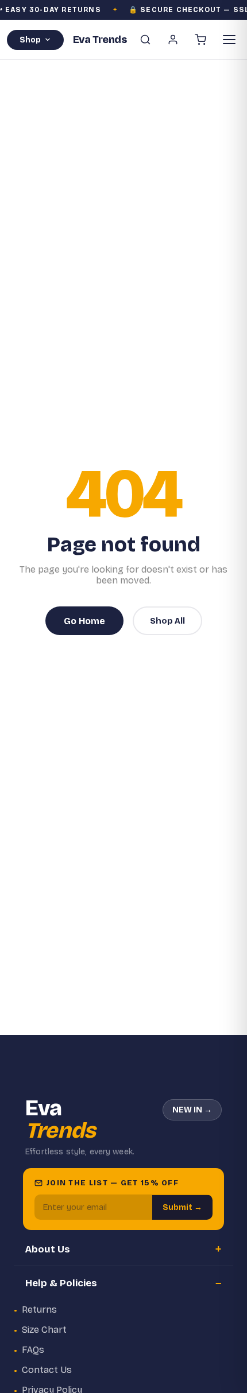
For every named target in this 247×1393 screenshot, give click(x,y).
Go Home (84, 621)
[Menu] (229, 39)
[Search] (145, 39)
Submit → (182, 1207)
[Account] (173, 39)
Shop (30, 40)
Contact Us (47, 1369)
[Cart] (200, 39)
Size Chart (44, 1329)
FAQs (33, 1349)
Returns (39, 1309)
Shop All (167, 621)
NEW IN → (192, 1110)
